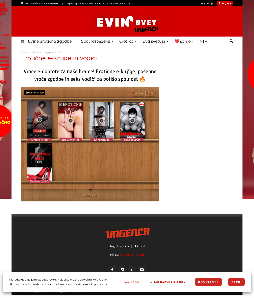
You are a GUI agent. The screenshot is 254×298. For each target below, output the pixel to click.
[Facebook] (112, 270)
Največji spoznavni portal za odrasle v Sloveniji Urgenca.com (98, 3)
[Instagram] (122, 270)
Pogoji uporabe (119, 246)
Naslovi (138, 93)
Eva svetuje (154, 41)
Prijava (226, 3)
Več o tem (131, 282)
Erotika (126, 41)
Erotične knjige (91, 195)
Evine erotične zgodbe (50, 41)
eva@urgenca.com (132, 255)
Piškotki (140, 246)
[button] (231, 41)
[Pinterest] (132, 270)
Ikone (150, 93)
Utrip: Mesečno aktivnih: (40, 3)
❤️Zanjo (182, 41)
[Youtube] (142, 270)
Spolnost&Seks (95, 41)
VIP (203, 41)
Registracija (207, 3)
